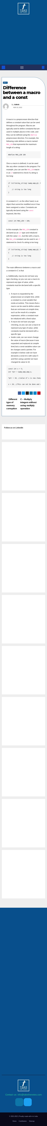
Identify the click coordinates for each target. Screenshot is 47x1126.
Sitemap (31, 1121)
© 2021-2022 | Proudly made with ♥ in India (23, 1116)
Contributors (23, 1121)
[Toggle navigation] (22, 67)
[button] (39, 67)
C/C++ (5, 82)
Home (14, 1121)
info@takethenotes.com (30, 1094)
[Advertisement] (23, 38)
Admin (16, 104)
